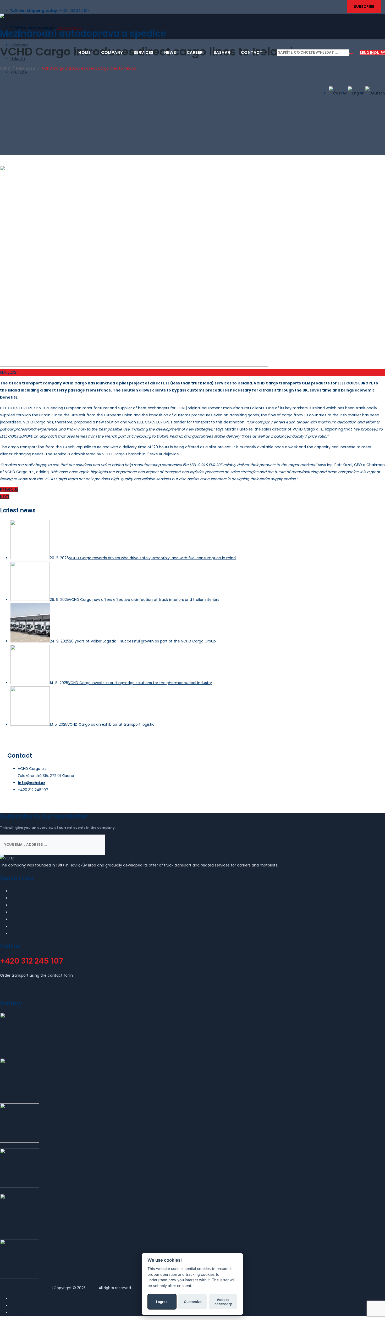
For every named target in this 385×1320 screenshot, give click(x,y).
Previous (9, 489)
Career (195, 52)
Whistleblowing (24, 926)
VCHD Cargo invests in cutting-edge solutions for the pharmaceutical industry (140, 682)
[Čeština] (337, 93)
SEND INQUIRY (372, 52)
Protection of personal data (25, 1287)
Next (4, 496)
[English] (356, 93)
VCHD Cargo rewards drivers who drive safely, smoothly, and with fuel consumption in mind (152, 558)
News (170, 52)
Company (112, 52)
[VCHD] (192, 17)
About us (18, 891)
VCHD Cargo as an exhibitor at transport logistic (111, 724)
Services (144, 52)
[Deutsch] (375, 93)
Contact (252, 52)
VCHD (92, 1287)
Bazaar (221, 52)
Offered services (25, 898)
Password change (26, 933)
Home (84, 52)
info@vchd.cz (31, 782)
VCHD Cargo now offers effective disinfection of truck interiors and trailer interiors (144, 599)
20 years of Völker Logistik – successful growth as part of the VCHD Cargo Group (142, 641)
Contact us (20, 919)
